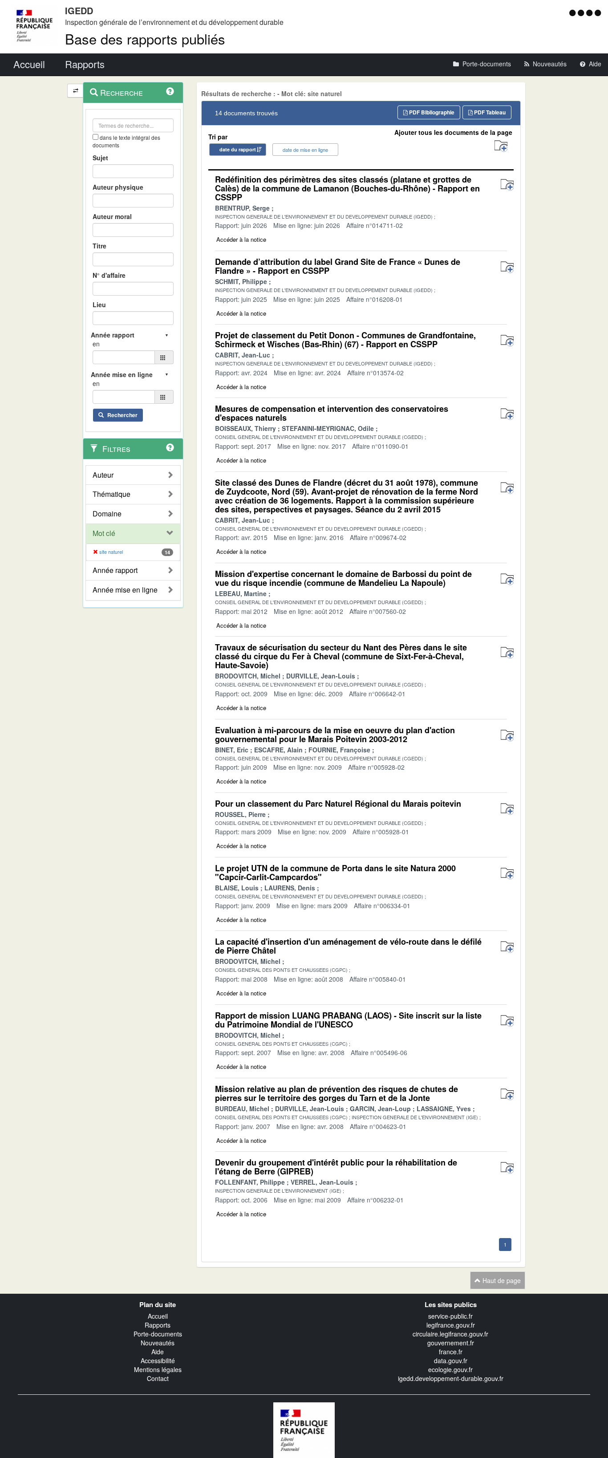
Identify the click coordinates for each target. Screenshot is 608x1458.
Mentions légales (158, 1369)
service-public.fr (450, 1316)
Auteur (103, 475)
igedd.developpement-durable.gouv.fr (450, 1378)
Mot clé (104, 533)
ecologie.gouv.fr (450, 1369)
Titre (99, 245)
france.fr (450, 1351)
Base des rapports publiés (145, 38)
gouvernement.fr (450, 1342)
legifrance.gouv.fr (450, 1324)
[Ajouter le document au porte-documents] (507, 185)
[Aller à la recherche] (590, 12)
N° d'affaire (109, 275)
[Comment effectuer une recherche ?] (170, 91)
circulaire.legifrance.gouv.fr (450, 1333)
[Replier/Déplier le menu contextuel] (75, 90)
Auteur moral (112, 216)
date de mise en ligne (305, 149)
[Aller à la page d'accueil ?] (598, 12)
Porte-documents (158, 1333)
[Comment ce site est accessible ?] (573, 12)
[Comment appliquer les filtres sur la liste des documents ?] (170, 447)
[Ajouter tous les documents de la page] (501, 146)
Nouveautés (157, 1342)
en (96, 343)
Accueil (158, 1316)
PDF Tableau (489, 112)
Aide (157, 1351)
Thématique (111, 494)
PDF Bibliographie (431, 112)
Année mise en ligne (125, 590)
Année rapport (115, 570)
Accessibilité (158, 1360)
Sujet (100, 157)
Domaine (107, 514)
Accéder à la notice (241, 239)
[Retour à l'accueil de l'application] (304, 1429)
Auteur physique (118, 187)
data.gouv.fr (450, 1360)
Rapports (157, 1324)
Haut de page (501, 1280)
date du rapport (237, 149)
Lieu (99, 304)
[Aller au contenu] (582, 12)
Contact (158, 1378)
